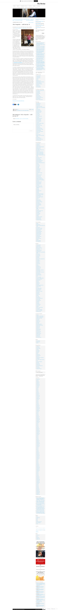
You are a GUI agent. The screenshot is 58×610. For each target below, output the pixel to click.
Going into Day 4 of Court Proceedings (40, 46)
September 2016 (38, 398)
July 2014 (37, 423)
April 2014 (37, 426)
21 (44, 529)
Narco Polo (37, 188)
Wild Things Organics (38, 218)
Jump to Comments (30, 22)
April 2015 (37, 414)
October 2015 (37, 409)
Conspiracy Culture (38, 348)
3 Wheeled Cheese (38, 76)
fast (21, 110)
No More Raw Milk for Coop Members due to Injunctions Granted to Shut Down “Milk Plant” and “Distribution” (40, 66)
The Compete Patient (38, 211)
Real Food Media (38, 95)
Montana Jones (38, 583)
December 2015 (38, 407)
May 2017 (37, 390)
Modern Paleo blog (38, 93)
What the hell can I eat (38, 217)
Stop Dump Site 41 (38, 297)
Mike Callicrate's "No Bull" (39, 125)
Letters (37, 520)
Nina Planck (37, 94)
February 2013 (37, 440)
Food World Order (38, 169)
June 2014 (37, 424)
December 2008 (38, 491)
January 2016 (37, 406)
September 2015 (38, 410)
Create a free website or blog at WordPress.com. (40, 609)
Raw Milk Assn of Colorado (39, 201)
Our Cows (37, 133)
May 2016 (37, 402)
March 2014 (37, 427)
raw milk (23, 110)
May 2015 (37, 413)
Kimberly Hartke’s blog (38, 233)
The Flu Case (37, 302)
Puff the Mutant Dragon (38, 200)
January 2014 (37, 429)
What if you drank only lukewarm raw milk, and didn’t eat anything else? (40, 587)
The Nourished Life (38, 98)
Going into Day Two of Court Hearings (40, 47)
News (17, 109)
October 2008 (37, 493)
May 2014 (37, 425)
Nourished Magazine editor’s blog (39, 193)
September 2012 (38, 445)
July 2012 (37, 447)
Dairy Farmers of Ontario (39, 157)
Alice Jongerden (19, 110)
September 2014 (38, 421)
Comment (31, 130)
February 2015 (37, 416)
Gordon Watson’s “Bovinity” (39, 172)
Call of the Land (38, 105)
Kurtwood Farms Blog (38, 120)
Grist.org (37, 79)
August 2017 (37, 387)
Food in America (38, 165)
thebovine (15, 22)
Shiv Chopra (37, 209)
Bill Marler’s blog (38, 224)
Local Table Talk (38, 92)
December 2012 (38, 442)
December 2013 (38, 430)
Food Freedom (37, 164)
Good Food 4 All (38, 171)
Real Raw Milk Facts (38, 240)
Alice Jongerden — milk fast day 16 (21, 24)
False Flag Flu (37, 257)
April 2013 (37, 438)
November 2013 (38, 431)
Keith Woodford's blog (38, 119)
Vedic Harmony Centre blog (39, 216)
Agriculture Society (38, 77)
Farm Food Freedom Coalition (39, 160)
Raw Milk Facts (38, 202)
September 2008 (38, 494)
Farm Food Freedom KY (39, 161)
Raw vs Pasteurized (29, 7)
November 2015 (38, 408)
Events (37, 518)
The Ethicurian (37, 212)
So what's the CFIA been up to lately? (40, 510)
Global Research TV (38, 355)
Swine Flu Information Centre (39, 298)
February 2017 (37, 393)
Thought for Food (38, 335)
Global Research (38, 354)
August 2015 (37, 411)
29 (36, 531)
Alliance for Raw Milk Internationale (40, 146)
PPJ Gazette (37, 362)
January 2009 (37, 490)
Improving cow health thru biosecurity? (40, 511)
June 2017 (37, 389)
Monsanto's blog (38, 126)
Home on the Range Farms (39, 177)
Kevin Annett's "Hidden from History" (40, 359)
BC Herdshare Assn (38, 103)
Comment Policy (38, 517)
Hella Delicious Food (38, 176)
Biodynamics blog (38, 104)
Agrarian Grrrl (37, 144)
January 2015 (37, 417)
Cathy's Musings (38, 253)
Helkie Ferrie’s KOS (38, 175)
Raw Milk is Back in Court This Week (40, 48)
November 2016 (38, 396)
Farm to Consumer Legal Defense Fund (40, 162)
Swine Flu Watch (38, 299)
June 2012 (37, 448)
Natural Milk (37, 189)
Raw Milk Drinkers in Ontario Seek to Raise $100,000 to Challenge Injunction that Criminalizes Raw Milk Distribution (40, 62)
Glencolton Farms (38, 170)
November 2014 (38, 419)
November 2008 (38, 492)
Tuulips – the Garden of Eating (39, 99)
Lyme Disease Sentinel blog (39, 361)
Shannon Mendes (27, 110)
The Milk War (37, 214)
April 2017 (37, 391)
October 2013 (37, 432)
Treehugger (37, 215)
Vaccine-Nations (38, 308)
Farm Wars (37, 163)
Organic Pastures (38, 132)
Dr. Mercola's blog (38, 158)
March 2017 (37, 392)
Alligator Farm (37, 346)
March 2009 (37, 488)
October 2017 (37, 386)
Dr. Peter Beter (37, 350)
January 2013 (37, 441)
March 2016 (37, 404)
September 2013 (38, 433)
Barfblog (37, 223)
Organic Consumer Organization (39, 131)
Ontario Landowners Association (39, 129)
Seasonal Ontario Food (38, 96)
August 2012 (37, 446)
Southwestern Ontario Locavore (39, 97)
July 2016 (37, 400)
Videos (36, 7)
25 (40, 530)
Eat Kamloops (37, 256)
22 (36, 530)
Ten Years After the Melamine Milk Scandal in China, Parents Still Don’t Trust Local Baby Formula (40, 52)
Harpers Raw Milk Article (39, 174)
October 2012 (37, 444)
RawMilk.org (37, 293)
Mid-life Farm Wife (38, 124)
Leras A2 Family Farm (38, 121)
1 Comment (32, 109)
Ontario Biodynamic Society (39, 128)
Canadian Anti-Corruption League (39, 151)
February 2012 (37, 452)
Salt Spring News (38, 364)
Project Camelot (38, 363)
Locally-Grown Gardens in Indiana (40, 123)
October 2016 (37, 397)
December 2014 (38, 418)
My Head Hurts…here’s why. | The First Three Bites (22, 118)
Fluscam (37, 353)
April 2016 (37, 403)
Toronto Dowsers (38, 305)
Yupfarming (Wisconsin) (38, 219)
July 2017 (37, 388)
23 (37, 530)
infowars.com (37, 356)
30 (37, 531)
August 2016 (37, 399)
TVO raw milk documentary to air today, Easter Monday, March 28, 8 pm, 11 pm (40, 595)
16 (37, 529)
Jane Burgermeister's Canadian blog (40, 357)
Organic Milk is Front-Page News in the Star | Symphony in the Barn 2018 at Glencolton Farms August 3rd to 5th (40, 54)
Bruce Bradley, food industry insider (40, 90)
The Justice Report (38, 213)
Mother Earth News (38, 127)
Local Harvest (37, 122)
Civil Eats (37, 78)
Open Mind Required (38, 130)
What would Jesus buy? (38, 337)
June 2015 (37, 412)
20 (43, 529)
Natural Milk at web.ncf (38, 190)
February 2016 (37, 405)
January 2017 (37, 394)
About (37, 516)
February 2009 (37, 489)
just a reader (37, 601)
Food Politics (37, 167)
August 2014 (37, 422)
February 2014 (37, 428)
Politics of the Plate (38, 134)
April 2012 (37, 450)
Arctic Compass (38, 347)
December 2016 (38, 395)
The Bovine (41, 3)
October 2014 (37, 420)
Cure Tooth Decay (38, 91)
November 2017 (38, 385)
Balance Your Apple (38, 147)
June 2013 (37, 436)
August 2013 (37, 434)
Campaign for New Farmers (39, 106)
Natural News (37, 191)
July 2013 (37, 435)
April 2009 (37, 487)
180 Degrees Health (38, 75)
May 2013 (37, 437)
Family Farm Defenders (38, 159)
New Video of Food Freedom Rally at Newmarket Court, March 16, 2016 (40, 606)
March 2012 (37, 451)
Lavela (37, 360)
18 (40, 529)
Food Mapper (37, 166)
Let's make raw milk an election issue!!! (40, 505)
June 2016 (37, 401)
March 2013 (37, 439)
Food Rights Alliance (38, 168)
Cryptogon (37, 349)
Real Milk (37, 239)
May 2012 (37, 449)
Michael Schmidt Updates (18, 7)
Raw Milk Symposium (38, 238)
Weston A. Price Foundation (39, 310)
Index (37, 519)
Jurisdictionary (37, 358)
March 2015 (37, 415)
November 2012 (38, 443)
